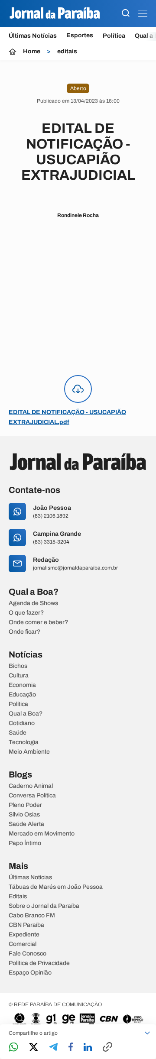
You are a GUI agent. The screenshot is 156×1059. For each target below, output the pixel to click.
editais (67, 52)
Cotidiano (22, 723)
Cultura (19, 676)
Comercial (22, 944)
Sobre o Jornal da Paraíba (44, 906)
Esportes (79, 35)
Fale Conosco (27, 954)
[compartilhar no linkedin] (88, 1048)
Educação (22, 695)
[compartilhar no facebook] (70, 1048)
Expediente (24, 935)
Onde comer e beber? (38, 622)
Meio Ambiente (29, 752)
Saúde (17, 733)
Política (114, 35)
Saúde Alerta (26, 824)
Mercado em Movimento (42, 834)
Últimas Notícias (33, 35)
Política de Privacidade (39, 963)
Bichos (18, 666)
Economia (22, 685)
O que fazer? (26, 613)
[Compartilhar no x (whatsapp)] (33, 1048)
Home (31, 52)
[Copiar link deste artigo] (107, 1047)
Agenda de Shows (33, 603)
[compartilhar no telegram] (53, 1047)
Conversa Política (32, 796)
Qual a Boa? (25, 714)
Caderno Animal (31, 786)
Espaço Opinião (30, 973)
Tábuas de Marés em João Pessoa (56, 887)
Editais (18, 897)
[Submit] (126, 13)
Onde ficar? (24, 632)
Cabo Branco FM (32, 916)
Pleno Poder (25, 805)
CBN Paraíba (26, 925)
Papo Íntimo (25, 843)
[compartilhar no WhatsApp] (13, 1047)
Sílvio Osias (24, 815)
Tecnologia (24, 742)
